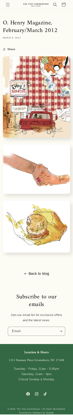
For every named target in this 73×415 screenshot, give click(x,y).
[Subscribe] (60, 331)
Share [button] (11, 49)
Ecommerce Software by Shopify (36, 412)
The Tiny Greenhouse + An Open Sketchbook (41, 409)
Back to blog (39, 274)
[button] (8, 4)
